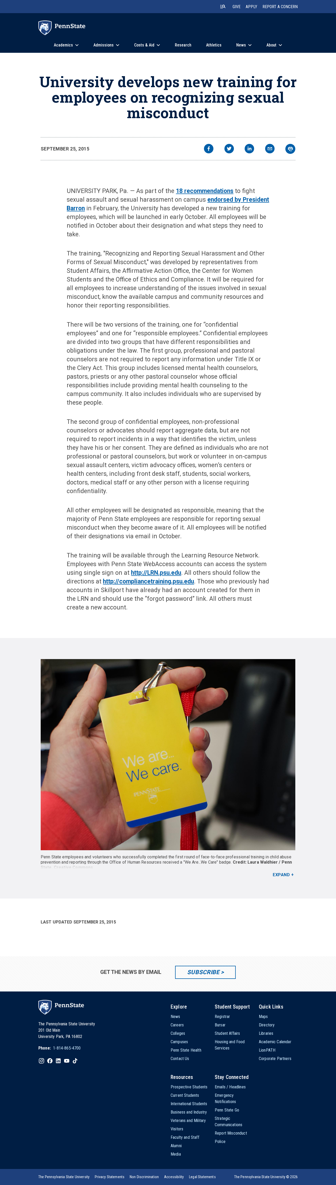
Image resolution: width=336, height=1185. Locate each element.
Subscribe (203, 972)
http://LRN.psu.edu (156, 572)
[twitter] (229, 149)
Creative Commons (73, 867)
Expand (281, 874)
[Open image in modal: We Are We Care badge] (168, 754)
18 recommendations (204, 191)
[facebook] (208, 149)
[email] (270, 149)
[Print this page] (290, 149)
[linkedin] (249, 149)
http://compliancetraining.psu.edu (148, 581)
